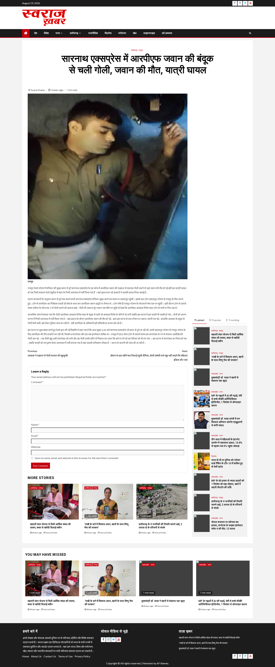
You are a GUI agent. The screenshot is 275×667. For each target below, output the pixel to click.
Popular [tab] (216, 320)
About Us (36, 656)
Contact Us (50, 656)
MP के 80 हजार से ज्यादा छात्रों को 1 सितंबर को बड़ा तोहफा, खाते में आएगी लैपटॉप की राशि (227, 484)
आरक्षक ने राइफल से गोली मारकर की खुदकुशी (48, 353)
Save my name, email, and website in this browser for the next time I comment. (77, 457)
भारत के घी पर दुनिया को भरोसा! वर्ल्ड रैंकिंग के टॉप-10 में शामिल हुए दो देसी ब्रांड (227, 463)
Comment (37, 381)
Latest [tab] (200, 320)
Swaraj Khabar (38, 90)
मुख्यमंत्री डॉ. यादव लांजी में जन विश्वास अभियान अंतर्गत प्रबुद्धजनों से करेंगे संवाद (226, 422)
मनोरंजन (122, 33)
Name (35, 424)
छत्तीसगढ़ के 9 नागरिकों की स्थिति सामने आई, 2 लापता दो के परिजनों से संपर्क (160, 526)
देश (35, 33)
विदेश (46, 33)
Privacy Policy (82, 656)
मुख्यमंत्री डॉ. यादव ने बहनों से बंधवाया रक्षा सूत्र (224, 379)
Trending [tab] (234, 320)
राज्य (58, 33)
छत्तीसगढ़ (74, 33)
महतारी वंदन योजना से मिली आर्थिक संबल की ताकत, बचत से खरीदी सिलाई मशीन (50, 526)
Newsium (148, 663)
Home (25, 656)
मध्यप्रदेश (214, 374)
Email (35, 435)
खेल (135, 33)
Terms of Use (65, 656)
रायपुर (141, 50)
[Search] (250, 33)
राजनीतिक (93, 33)
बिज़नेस (108, 33)
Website (35, 446)
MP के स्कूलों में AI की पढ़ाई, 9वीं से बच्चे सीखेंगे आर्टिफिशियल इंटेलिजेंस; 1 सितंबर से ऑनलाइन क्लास (226, 400)
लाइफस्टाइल (149, 33)
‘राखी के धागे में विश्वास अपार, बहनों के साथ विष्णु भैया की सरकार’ (227, 358)
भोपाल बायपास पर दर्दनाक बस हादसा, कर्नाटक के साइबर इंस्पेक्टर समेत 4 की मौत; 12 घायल (227, 525)
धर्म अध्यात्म (167, 33)
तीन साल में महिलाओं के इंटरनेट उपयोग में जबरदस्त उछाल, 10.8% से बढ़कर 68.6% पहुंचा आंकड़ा (226, 443)
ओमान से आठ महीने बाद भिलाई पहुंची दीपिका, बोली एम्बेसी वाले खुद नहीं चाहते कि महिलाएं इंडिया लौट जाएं (148, 355)
